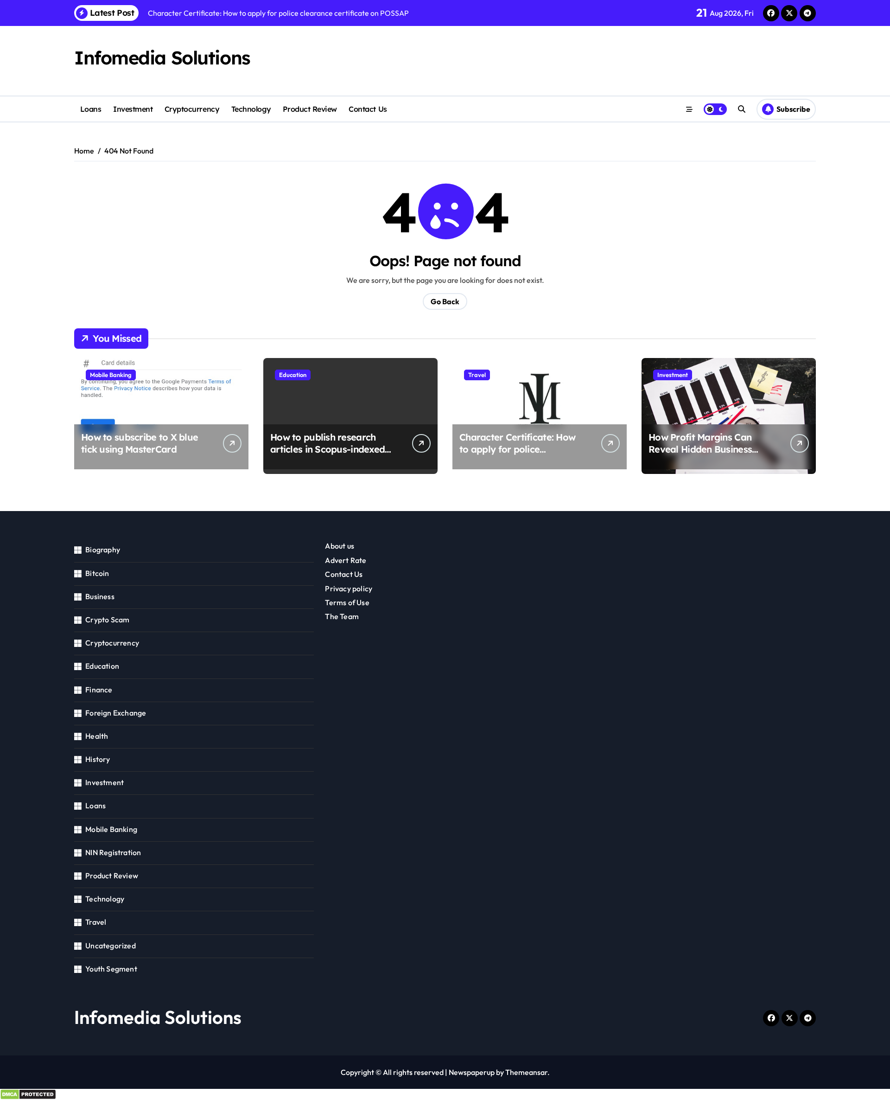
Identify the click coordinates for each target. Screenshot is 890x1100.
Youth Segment (111, 968)
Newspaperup (472, 1072)
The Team (342, 616)
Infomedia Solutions (162, 57)
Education (292, 374)
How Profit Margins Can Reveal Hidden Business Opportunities (700, 449)
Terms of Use (347, 602)
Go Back (445, 301)
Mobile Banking (111, 374)
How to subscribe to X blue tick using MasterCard (139, 443)
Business (99, 596)
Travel (477, 374)
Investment (133, 109)
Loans (91, 109)
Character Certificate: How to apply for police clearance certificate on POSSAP (517, 455)
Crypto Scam (107, 619)
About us (339, 545)
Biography (102, 549)
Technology (251, 109)
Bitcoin (97, 573)
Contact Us (368, 109)
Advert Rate (345, 560)
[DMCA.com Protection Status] (445, 1094)
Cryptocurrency (192, 109)
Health (96, 736)
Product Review (310, 109)
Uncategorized (110, 945)
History (97, 759)
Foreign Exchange (115, 712)
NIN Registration (113, 852)
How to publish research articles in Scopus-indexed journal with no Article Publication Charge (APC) (327, 455)
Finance (98, 689)
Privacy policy (348, 588)
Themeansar (526, 1072)
